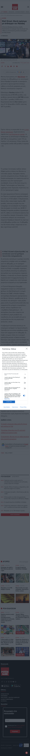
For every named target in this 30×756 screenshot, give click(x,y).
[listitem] (15, 374)
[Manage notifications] (26, 753)
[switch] (24, 377)
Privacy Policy (23, 407)
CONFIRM (9, 401)
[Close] (27, 349)
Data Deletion (7, 407)
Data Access (15, 407)
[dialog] (15, 378)
